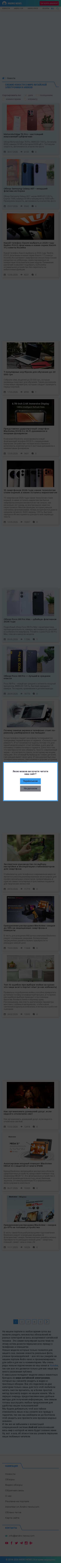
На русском (30, 788)
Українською (30, 781)
